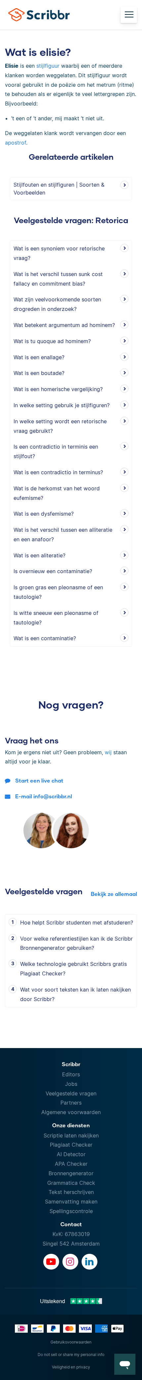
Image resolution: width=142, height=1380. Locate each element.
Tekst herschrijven (71, 1192)
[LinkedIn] (89, 1262)
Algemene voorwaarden (71, 1112)
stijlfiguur (47, 65)
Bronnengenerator (71, 1173)
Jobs (71, 1084)
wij (108, 752)
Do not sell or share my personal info (71, 1354)
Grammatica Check (71, 1183)
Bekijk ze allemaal (114, 894)
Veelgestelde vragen (71, 1093)
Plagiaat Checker (71, 1144)
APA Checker (71, 1163)
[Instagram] (70, 1262)
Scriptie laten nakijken (71, 1135)
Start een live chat (39, 780)
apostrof (15, 142)
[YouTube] (51, 1262)
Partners (71, 1102)
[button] (124, 1364)
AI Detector (71, 1154)
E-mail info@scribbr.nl (43, 796)
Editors (71, 1074)
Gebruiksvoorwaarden (71, 1342)
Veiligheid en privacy (71, 1367)
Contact (71, 1224)
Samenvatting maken (71, 1201)
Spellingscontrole (71, 1211)
